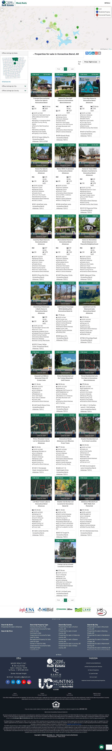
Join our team (93, 677)
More (59, 655)
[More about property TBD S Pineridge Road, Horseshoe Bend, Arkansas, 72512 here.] (89, 312)
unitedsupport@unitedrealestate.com (22, 718)
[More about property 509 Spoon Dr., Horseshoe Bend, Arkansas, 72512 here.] (65, 311)
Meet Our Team (97, 693)
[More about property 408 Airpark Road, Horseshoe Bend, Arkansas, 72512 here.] (65, 107)
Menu (108, 3)
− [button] (2, 10)
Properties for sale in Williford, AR (98, 648)
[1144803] (47, 42)
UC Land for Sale (93, 673)
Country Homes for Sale (38, 627)
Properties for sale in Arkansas (11, 627)
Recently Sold (97, 695)
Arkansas (6, 82)
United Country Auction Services (93, 666)
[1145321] (77, 27)
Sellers (69, 693)
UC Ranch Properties (93, 670)
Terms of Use (70, 695)
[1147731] (76, 37)
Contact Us (15, 695)
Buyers (42, 693)
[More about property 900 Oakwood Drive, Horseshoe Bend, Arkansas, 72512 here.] (89, 248)
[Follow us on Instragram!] (29, 682)
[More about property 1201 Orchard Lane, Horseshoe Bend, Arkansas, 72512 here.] (65, 568)
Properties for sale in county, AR (69, 644)
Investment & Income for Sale (40, 629)
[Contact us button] (101, 747)
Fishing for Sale (35, 648)
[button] (14, 86)
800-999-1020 (83, 709)
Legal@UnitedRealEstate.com (74, 724)
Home (14, 693)
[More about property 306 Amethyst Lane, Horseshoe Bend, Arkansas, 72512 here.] (65, 177)
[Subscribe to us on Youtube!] (24, 682)
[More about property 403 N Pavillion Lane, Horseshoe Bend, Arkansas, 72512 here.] (89, 105)
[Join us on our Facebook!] (8, 682)
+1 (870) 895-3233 (22, 670)
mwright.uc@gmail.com (22, 677)
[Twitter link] (18, 682)
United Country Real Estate (93, 663)
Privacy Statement (42, 695)
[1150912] (37, 38)
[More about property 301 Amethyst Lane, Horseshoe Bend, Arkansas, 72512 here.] (41, 177)
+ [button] (2, 8)
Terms (110, 49)
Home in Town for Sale (38, 644)
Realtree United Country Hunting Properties (93, 680)
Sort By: (79, 63)
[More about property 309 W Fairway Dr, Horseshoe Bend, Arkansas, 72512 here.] (65, 381)
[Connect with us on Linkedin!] (13, 682)
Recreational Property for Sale (40, 639)
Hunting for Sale (35, 633)
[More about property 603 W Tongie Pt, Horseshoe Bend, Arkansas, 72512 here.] (65, 507)
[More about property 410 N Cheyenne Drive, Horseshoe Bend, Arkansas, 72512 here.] (89, 178)
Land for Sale (34, 631)
